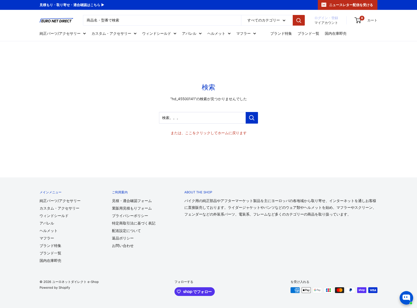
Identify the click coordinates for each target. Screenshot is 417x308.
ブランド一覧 (308, 33)
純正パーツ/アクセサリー (60, 33)
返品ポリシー (123, 238)
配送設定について (126, 230)
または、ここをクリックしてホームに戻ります (209, 133)
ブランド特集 (281, 33)
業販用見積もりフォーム (132, 208)
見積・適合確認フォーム (132, 200)
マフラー (243, 33)
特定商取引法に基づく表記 (133, 223)
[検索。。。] (252, 118)
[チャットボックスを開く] (406, 298)
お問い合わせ (123, 245)
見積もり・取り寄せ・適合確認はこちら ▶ (72, 5)
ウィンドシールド (156, 33)
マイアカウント (326, 23)
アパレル (189, 33)
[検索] (299, 20)
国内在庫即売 (336, 33)
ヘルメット (216, 33)
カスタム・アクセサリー (111, 33)
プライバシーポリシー (130, 215)
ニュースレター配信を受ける (351, 5)
